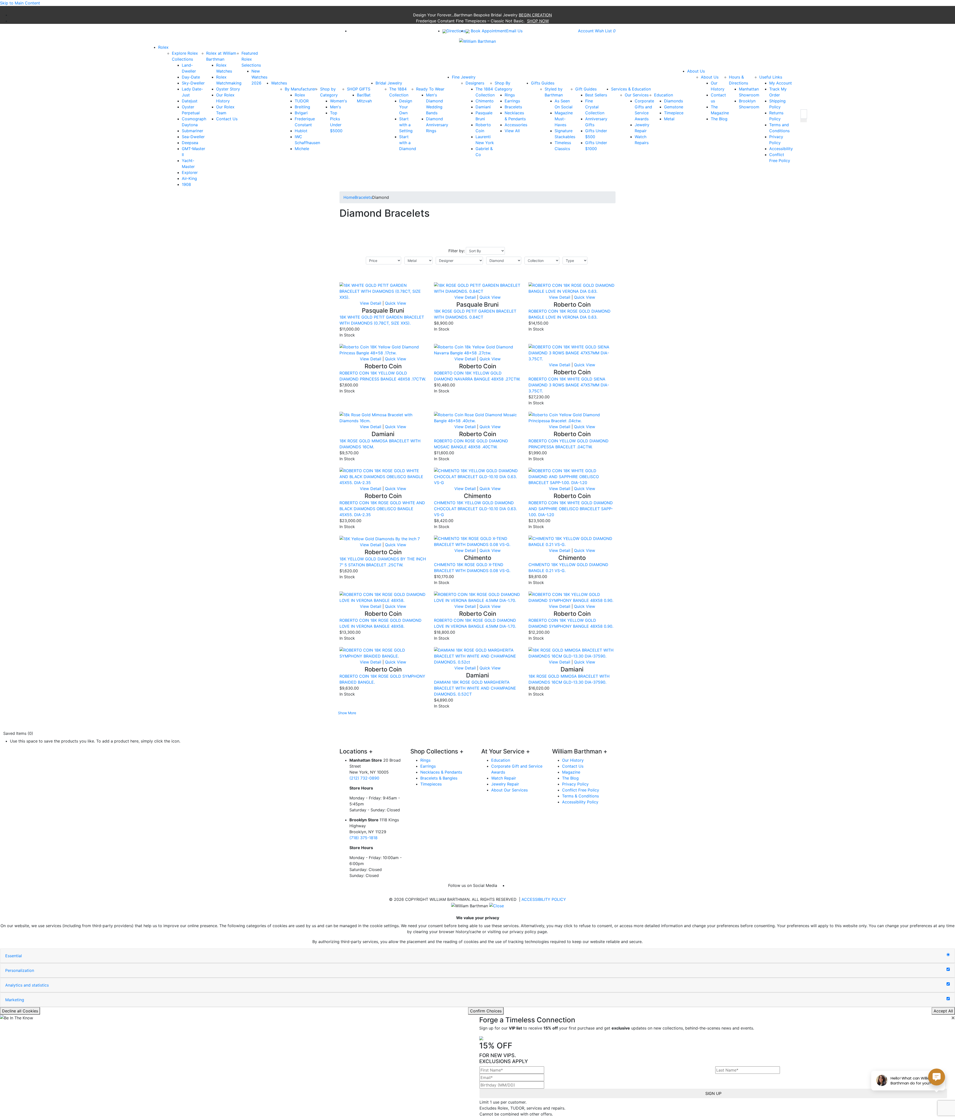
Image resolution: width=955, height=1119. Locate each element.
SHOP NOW (538, 20)
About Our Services (509, 789)
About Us (709, 77)
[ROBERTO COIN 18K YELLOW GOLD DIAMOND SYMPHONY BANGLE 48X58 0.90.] (572, 596)
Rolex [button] (163, 47)
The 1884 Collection (398, 91)
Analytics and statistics (27, 985)
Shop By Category (503, 86)
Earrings (512, 100)
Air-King (189, 178)
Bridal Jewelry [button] (389, 83)
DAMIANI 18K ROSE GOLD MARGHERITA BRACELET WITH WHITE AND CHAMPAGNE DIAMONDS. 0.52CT (475, 688)
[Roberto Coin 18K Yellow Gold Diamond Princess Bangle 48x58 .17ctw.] (383, 349)
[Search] (804, 114)
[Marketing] (948, 999)
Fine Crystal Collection (594, 106)
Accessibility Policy (580, 801)
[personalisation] (948, 969)
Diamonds (673, 100)
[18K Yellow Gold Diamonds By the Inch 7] (379, 538)
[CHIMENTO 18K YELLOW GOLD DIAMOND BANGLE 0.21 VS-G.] (572, 541)
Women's (338, 100)
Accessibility (781, 148)
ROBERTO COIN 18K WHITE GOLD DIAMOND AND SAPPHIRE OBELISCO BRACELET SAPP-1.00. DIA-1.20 (570, 508)
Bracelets (513, 106)
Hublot (301, 130)
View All (512, 130)
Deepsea (190, 142)
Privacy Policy (575, 784)
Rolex (300, 94)
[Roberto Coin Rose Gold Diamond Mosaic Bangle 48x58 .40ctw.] (477, 417)
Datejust (189, 100)
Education (663, 94)
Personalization (19, 970)
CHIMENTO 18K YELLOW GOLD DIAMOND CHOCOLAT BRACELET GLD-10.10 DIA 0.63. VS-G (475, 508)
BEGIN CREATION (535, 14)
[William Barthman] (477, 40)
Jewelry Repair (505, 784)
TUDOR (302, 100)
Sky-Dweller (193, 83)
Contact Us (227, 118)
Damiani (483, 106)
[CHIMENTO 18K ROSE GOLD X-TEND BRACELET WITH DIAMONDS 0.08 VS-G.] (477, 541)
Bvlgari (301, 112)
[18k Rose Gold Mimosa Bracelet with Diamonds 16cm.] (383, 417)
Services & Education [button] (631, 88)
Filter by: (456, 250)
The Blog (719, 118)
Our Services (637, 94)
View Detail (370, 303)
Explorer (190, 172)
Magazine (571, 772)
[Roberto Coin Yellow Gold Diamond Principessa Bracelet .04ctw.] (572, 417)
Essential (13, 955)
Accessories (516, 124)
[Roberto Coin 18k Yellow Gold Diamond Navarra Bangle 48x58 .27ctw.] (477, 349)
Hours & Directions (738, 80)
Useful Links (770, 77)
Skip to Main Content (20, 2)
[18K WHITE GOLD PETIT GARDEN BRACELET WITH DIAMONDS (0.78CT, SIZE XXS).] (383, 290)
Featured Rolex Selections (251, 59)
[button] (803, 120)
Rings (510, 94)
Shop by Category (329, 91)
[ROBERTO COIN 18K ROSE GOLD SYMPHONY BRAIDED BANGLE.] (383, 652)
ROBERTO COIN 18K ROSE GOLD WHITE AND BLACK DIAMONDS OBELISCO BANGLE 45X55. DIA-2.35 (382, 508)
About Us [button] (696, 71)
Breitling (302, 106)
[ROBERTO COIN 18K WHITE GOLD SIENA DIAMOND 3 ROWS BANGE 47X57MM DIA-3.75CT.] (572, 352)
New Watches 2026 (259, 77)
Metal (669, 118)
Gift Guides (586, 88)
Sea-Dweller (193, 136)
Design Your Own (405, 106)
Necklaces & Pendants (441, 772)
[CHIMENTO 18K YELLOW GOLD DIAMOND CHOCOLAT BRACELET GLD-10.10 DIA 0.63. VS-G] (477, 476)
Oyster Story (228, 88)
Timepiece (673, 112)
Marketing (14, 999)
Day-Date (191, 77)
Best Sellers (596, 94)
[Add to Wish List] (417, 279)
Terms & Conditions (580, 795)
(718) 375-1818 (363, 837)
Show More (347, 713)
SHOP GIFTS (358, 88)
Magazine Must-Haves (564, 118)
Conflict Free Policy (580, 789)
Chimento (485, 100)
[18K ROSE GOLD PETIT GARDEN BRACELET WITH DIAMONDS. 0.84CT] (477, 287)
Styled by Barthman (554, 91)
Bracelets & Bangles (438, 778)
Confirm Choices (486, 1010)
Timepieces (431, 784)
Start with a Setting (406, 124)
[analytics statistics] (948, 984)
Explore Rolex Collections (185, 56)
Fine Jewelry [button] (464, 77)
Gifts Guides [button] (542, 83)
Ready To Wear (430, 88)
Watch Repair (503, 778)
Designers (475, 83)
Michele (302, 148)
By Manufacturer (300, 88)
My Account (780, 83)
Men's (335, 106)
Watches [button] (279, 83)
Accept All (943, 1010)
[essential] (948, 955)
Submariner (192, 130)
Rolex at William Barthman (221, 56)
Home (349, 197)
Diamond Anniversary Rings (437, 124)
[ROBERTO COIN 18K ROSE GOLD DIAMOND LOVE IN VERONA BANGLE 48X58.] (383, 596)
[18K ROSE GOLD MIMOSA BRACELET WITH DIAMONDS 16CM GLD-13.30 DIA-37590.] (572, 652)
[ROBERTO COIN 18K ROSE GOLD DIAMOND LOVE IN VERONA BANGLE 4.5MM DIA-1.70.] (477, 596)
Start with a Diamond (407, 142)
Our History (573, 760)
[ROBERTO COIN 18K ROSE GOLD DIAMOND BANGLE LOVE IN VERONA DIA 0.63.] (572, 287)
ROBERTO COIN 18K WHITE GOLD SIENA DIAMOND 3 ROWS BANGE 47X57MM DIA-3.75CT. (568, 384)
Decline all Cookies (20, 1010)
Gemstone (673, 106)
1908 (186, 184)
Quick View (395, 303)
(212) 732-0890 (364, 778)
